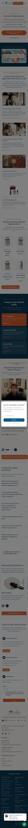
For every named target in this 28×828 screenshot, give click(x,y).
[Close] (24, 404)
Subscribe (14, 420)
